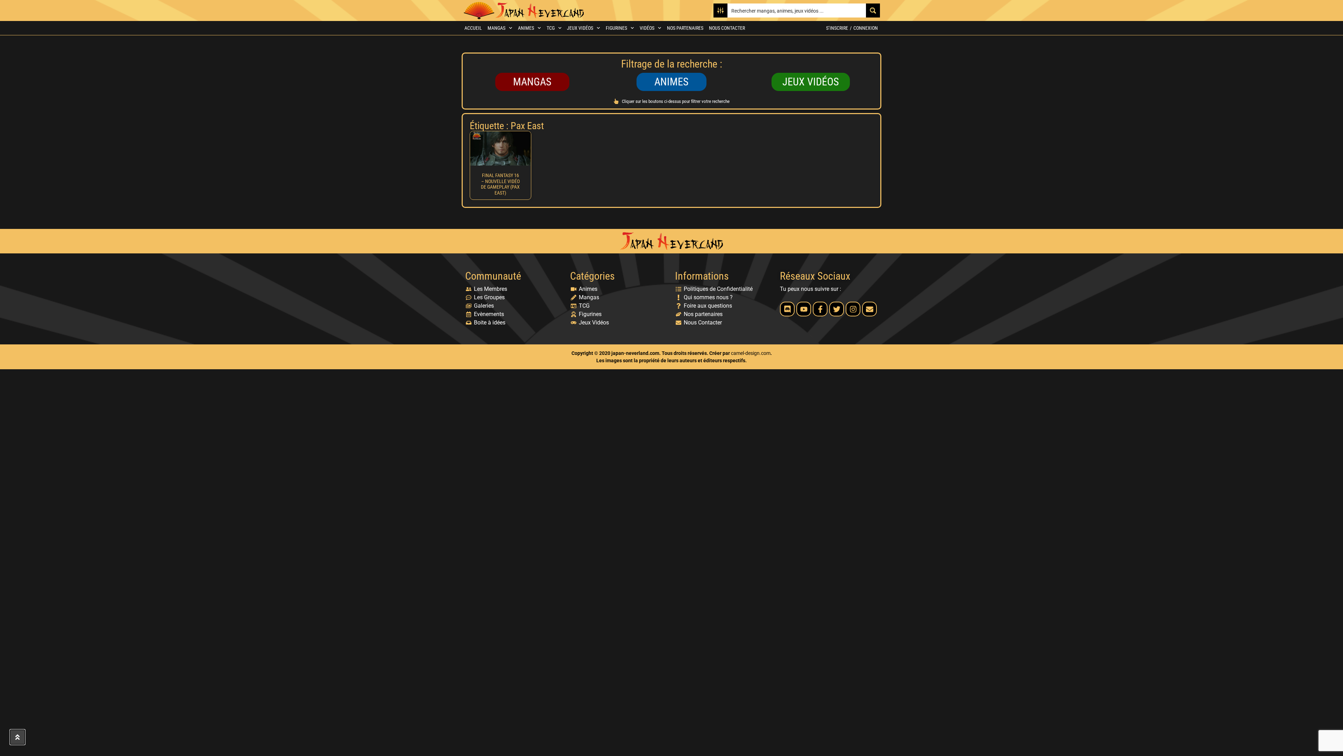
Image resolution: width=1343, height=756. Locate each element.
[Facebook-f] (820, 309)
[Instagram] (853, 309)
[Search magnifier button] (873, 11)
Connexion (865, 28)
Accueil (473, 28)
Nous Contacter (727, 28)
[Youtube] (803, 309)
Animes (526, 28)
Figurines (616, 28)
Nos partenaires (685, 28)
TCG (551, 28)
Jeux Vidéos (580, 28)
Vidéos (647, 28)
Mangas (496, 28)
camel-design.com (750, 353)
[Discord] (787, 309)
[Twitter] (836, 309)
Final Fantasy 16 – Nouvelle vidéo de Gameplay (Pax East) (500, 184)
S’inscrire (837, 28)
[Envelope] (869, 309)
